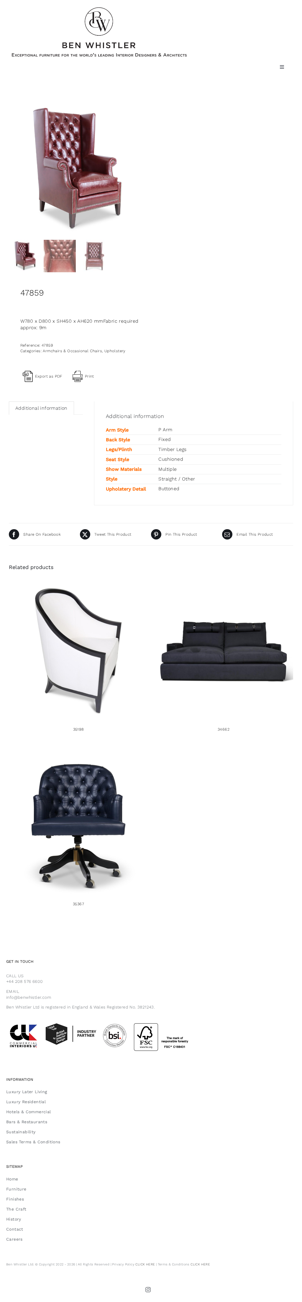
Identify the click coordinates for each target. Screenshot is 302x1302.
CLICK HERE (145, 1264)
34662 (223, 729)
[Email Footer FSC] (112, 1022)
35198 (78, 729)
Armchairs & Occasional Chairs (72, 351)
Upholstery (115, 351)
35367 (78, 904)
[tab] (41, 408)
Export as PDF (49, 376)
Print (89, 376)
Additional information (41, 408)
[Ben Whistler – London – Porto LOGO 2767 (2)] (99, 9)
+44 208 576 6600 (24, 981)
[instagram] (148, 1290)
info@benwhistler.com (28, 997)
